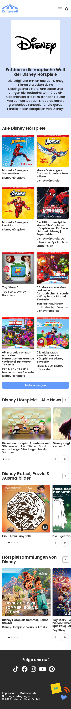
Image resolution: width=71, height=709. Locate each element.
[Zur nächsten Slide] (65, 459)
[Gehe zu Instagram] (35, 671)
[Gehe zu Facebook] (26, 671)
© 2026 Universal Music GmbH (21, 699)
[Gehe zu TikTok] (17, 671)
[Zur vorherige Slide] (55, 459)
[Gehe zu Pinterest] (53, 671)
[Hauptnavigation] (60, 8)
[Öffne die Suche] (67, 9)
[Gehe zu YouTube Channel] (44, 671)
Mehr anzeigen (35, 385)
